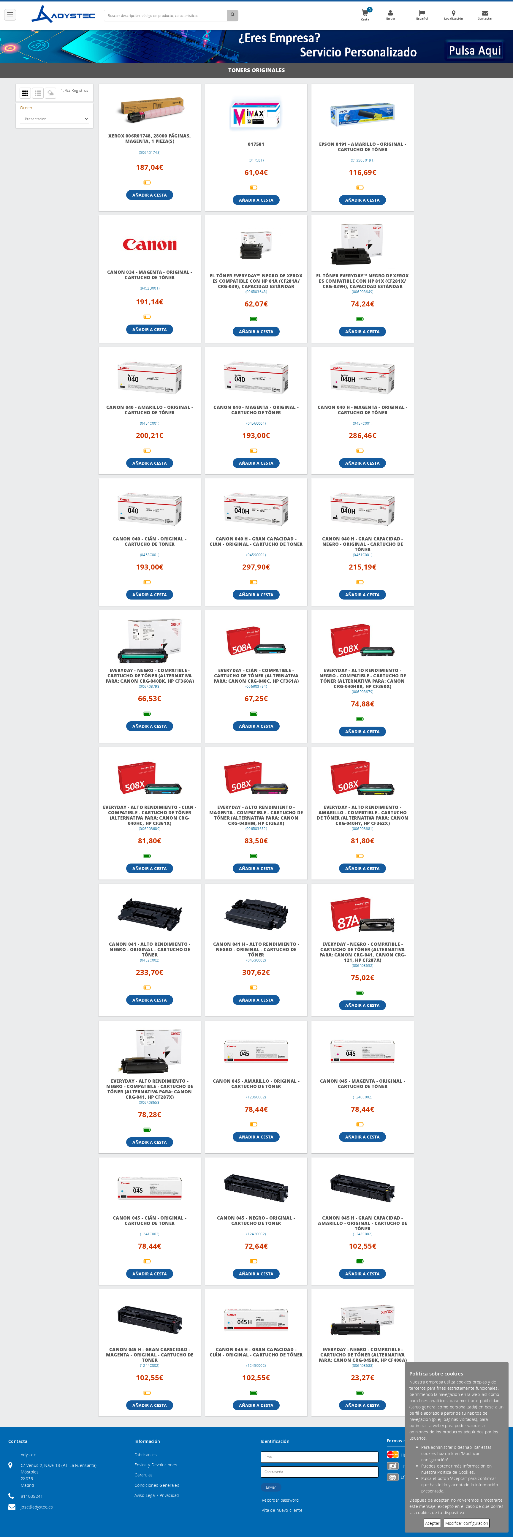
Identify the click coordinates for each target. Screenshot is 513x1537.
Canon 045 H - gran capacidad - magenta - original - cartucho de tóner (148, 1360)
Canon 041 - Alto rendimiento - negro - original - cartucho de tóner (148, 955)
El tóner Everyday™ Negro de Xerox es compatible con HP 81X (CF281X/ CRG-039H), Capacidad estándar (354, 283)
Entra (390, 18)
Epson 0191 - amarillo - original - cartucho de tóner (354, 146)
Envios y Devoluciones (155, 1470)
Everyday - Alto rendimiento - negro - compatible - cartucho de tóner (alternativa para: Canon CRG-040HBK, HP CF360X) (354, 683)
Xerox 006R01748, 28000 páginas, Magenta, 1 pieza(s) (148, 138)
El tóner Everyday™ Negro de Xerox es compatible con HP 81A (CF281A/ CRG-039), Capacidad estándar (251, 283)
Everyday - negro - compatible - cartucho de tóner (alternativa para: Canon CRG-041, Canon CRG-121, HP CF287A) (354, 957)
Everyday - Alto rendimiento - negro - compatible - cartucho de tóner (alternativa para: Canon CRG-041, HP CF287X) (148, 1094)
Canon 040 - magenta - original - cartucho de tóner (251, 415)
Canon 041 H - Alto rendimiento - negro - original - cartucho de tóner (251, 955)
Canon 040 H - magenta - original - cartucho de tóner (354, 415)
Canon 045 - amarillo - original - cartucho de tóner (251, 1089)
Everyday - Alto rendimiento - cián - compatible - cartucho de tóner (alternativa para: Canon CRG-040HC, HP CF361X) (148, 820)
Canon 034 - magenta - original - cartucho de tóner (148, 274)
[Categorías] (10, 15)
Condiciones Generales (156, 1490)
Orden (26, 107)
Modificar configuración (466, 1523)
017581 (251, 144)
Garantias (143, 1480)
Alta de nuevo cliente (282, 1515)
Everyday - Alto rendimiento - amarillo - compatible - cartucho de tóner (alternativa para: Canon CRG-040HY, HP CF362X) (354, 820)
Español (422, 18)
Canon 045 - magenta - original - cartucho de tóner (354, 1089)
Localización (453, 18)
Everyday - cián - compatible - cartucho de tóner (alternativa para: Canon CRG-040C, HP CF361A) (251, 681)
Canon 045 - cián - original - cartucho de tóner (148, 1225)
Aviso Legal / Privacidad (156, 1500)
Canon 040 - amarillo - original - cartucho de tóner (148, 415)
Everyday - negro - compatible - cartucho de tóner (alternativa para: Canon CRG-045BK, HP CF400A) (354, 1360)
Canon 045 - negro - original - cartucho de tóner (251, 1225)
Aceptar (432, 1523)
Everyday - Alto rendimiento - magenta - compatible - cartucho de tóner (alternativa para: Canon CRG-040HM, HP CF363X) (251, 820)
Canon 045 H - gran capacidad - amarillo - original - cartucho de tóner (354, 1228)
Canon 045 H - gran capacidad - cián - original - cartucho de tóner (251, 1360)
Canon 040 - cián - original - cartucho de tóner (148, 546)
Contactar (485, 18)
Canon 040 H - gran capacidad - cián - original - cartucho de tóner (251, 549)
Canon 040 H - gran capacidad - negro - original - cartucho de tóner (354, 549)
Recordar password (280, 1505)
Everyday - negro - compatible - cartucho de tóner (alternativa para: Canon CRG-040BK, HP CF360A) (148, 681)
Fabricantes (145, 1460)
